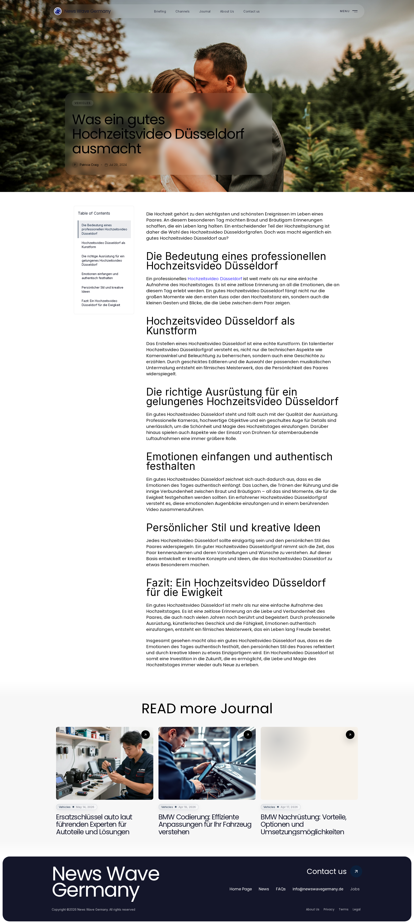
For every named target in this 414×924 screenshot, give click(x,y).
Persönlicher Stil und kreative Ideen (102, 289)
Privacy (329, 909)
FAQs (281, 889)
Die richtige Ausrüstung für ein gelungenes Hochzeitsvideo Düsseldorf (103, 260)
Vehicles (83, 103)
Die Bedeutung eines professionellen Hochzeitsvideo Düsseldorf (104, 229)
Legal (357, 909)
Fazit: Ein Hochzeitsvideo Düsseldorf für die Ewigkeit (101, 303)
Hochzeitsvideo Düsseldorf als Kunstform (103, 245)
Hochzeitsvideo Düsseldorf (215, 278)
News (264, 889)
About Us (312, 909)
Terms (343, 909)
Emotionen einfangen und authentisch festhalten (100, 276)
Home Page (241, 889)
